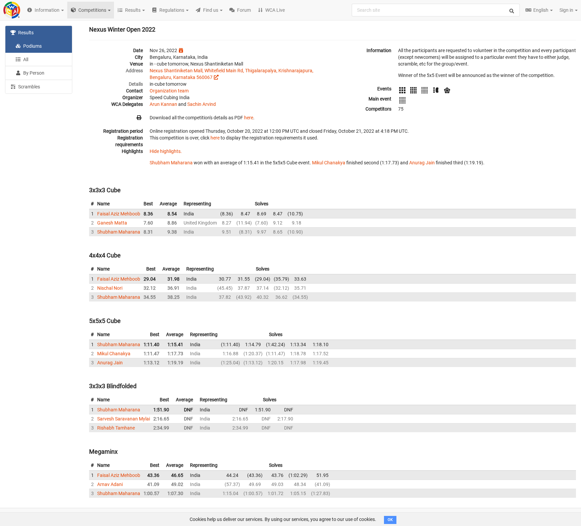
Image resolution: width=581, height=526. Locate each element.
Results (25, 32)
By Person (33, 73)
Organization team (169, 90)
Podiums (32, 46)
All (25, 59)
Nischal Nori (109, 288)
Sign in (566, 10)
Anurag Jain (422, 162)
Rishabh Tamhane (116, 428)
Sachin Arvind (201, 104)
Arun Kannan (163, 104)
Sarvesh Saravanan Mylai (123, 418)
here (248, 117)
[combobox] (436, 10)
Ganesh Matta (112, 223)
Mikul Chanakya (328, 162)
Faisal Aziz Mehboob (118, 213)
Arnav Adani (110, 484)
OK (390, 520)
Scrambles (28, 86)
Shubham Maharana (171, 162)
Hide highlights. (166, 151)
